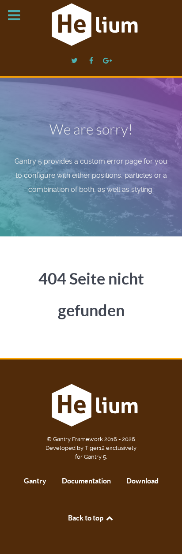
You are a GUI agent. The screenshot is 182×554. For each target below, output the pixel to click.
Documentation (86, 481)
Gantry (35, 481)
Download (142, 481)
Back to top (86, 518)
